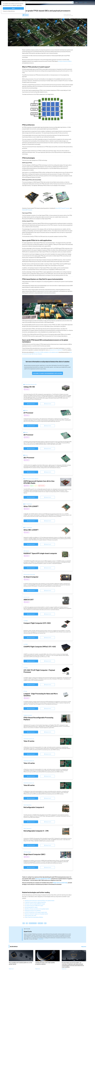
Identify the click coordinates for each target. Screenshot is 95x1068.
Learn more (19, 5)
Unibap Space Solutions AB (30, 384)
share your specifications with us (43, 878)
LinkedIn (40, 939)
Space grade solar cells (30, 915)
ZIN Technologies (27, 852)
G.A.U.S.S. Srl (26, 597)
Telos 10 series (29, 741)
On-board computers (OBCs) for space (34, 905)
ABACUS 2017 (28, 600)
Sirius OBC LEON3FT (31, 530)
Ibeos (56, 208)
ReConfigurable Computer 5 (34, 807)
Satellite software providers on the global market (37, 908)
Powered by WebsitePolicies (9, 11)
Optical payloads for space (31, 907)
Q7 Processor (28, 413)
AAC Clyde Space (28, 504)
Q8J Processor (29, 458)
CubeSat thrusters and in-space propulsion (35, 902)
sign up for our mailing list (56, 350)
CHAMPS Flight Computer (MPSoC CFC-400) (40, 647)
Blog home (83, 946)
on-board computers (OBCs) (64, 61)
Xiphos (23, 209)
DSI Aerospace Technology (29, 574)
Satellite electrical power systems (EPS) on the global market (39, 900)
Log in (85, 2)
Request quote (32, 403)
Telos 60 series (29, 785)
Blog (76, 2)
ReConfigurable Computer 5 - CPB (36, 831)
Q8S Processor (28, 209)
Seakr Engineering (27, 805)
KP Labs (25, 691)
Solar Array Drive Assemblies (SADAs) (34, 917)
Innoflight (26, 620)
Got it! (13, 8)
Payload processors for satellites (33, 910)
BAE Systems (26, 551)
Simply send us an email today (60, 882)
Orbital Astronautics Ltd (29, 738)
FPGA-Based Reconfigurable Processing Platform (38, 719)
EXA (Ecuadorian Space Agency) (31, 478)
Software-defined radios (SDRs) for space (35, 903)
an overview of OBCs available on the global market (46, 352)
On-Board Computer (31, 577)
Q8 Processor (28, 435)
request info (48, 403)
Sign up (80, 2)
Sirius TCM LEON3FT (31, 506)
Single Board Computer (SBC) (34, 854)
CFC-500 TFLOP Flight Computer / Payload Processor (39, 671)
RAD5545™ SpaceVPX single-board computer (40, 553)
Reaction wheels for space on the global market (36, 913)
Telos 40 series (29, 763)
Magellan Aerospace (28, 715)
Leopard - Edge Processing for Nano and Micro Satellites (41, 695)
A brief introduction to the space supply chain (36, 912)
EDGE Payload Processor (63, 208)
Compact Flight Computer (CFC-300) (37, 623)
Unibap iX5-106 (29, 387)
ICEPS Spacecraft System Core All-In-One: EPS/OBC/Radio (39, 482)
